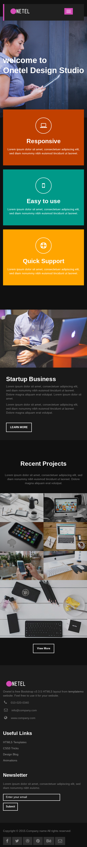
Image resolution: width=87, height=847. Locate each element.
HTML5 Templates (15, 742)
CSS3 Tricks (11, 748)
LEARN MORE (19, 427)
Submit (10, 806)
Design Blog (10, 754)
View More (43, 648)
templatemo (76, 691)
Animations (10, 760)
